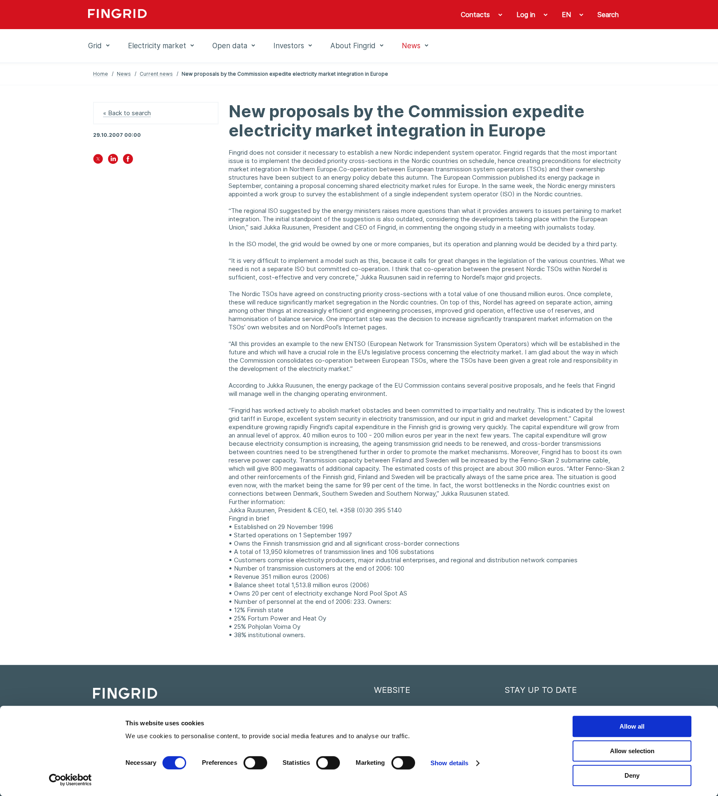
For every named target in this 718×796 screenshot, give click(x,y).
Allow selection (632, 750)
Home (100, 74)
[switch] (255, 762)
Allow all (632, 726)
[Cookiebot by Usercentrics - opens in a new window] (70, 780)
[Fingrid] (201, 14)
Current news (156, 74)
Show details (449, 762)
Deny (632, 775)
